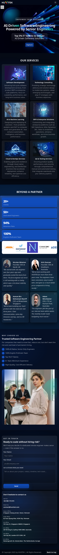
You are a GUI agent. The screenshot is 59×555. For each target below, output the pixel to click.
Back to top (51, 552)
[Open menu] (55, 2)
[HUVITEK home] (7, 2)
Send (16, 486)
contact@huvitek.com (11, 507)
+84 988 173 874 (8, 501)
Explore (29, 45)
